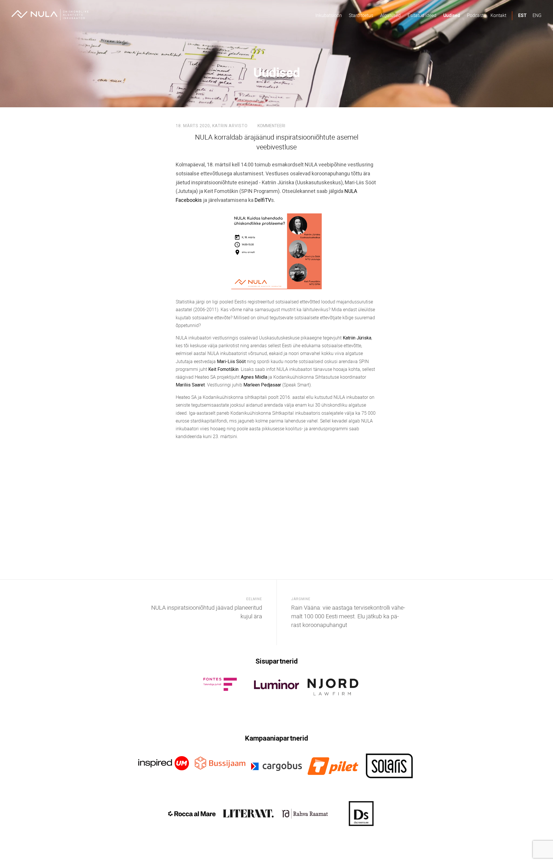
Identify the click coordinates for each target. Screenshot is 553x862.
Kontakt (498, 15)
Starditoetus (361, 15)
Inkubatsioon (328, 15)
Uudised (451, 15)
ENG (537, 15)
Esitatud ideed (422, 15)
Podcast (475, 15)
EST (522, 15)
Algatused (390, 15)
